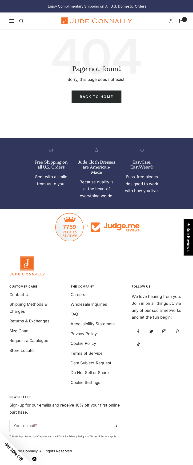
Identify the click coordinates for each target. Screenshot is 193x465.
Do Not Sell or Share (90, 372)
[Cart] (181, 21)
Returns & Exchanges (29, 321)
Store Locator (22, 350)
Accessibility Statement (93, 323)
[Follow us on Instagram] (164, 331)
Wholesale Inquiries (89, 304)
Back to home (96, 97)
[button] (16, 448)
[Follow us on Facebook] (138, 331)
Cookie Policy (83, 343)
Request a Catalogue (28, 340)
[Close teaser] (34, 459)
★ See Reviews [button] (188, 237)
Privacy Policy (84, 333)
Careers (78, 294)
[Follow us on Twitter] (151, 331)
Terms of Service (87, 353)
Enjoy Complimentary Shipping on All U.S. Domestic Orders (97, 6)
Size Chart (19, 331)
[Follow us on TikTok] (138, 344)
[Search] (21, 21)
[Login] (171, 21)
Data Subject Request (91, 363)
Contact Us (20, 294)
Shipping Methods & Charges (28, 307)
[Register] (116, 426)
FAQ (74, 314)
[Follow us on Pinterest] (177, 331)
